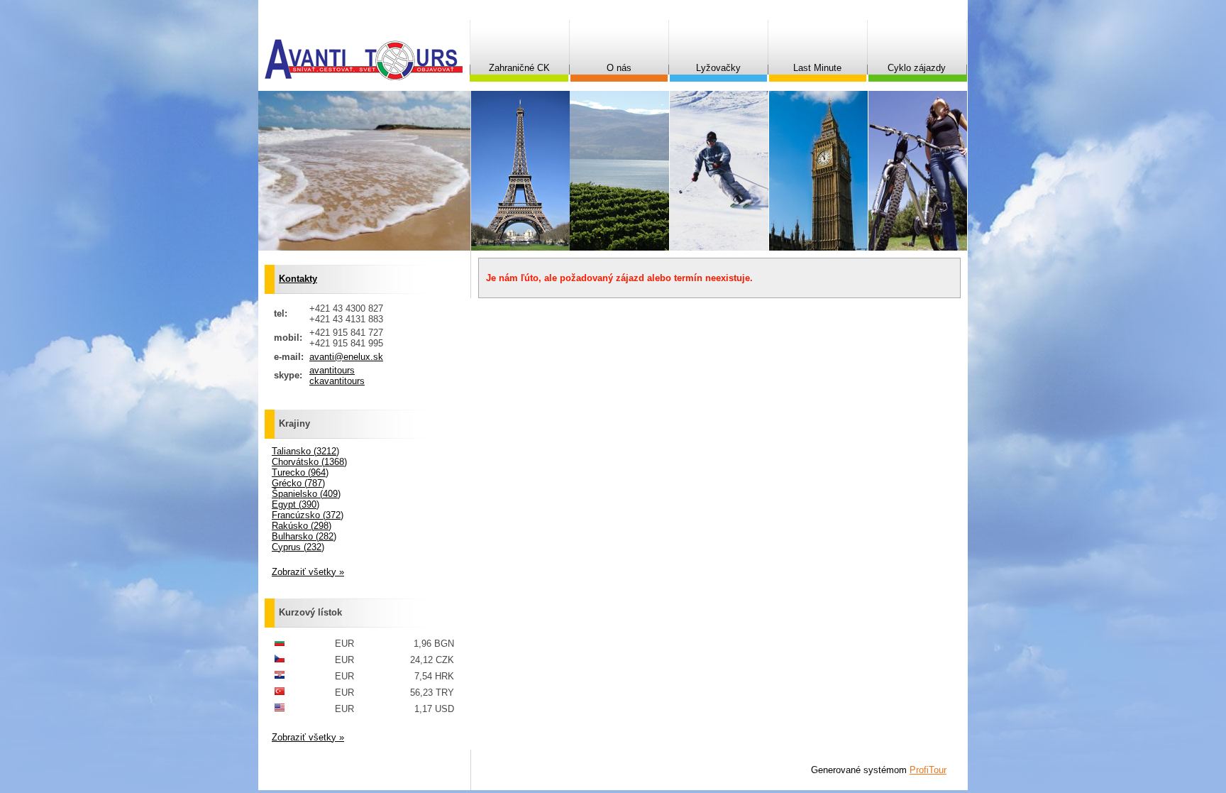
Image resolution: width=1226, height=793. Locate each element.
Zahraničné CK (519, 67)
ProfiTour (928, 770)
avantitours (332, 370)
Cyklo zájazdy (917, 67)
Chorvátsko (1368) (309, 461)
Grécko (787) (298, 483)
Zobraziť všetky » (308, 572)
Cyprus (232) (298, 547)
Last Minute (817, 67)
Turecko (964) (300, 472)
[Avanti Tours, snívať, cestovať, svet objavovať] (364, 59)
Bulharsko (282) (304, 536)
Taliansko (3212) (305, 451)
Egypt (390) (295, 504)
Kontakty (298, 278)
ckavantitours (337, 381)
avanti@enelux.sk (346, 356)
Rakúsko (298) (301, 525)
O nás (619, 67)
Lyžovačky (718, 67)
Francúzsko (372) (307, 515)
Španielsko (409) (306, 493)
